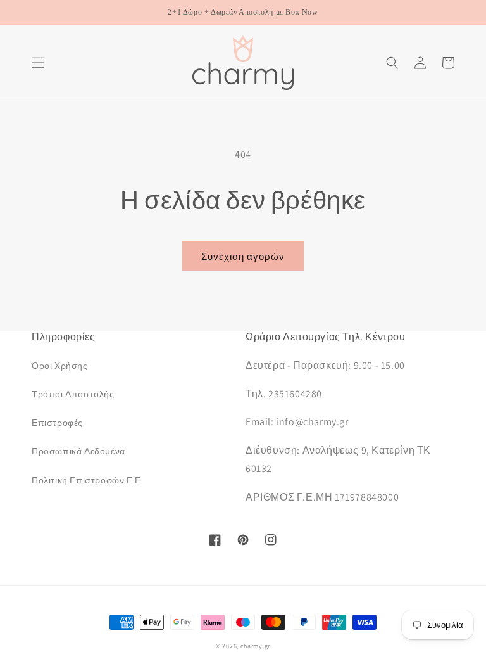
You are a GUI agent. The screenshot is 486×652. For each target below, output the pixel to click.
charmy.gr (255, 646)
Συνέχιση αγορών (243, 256)
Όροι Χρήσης (60, 365)
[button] (38, 63)
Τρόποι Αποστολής (73, 394)
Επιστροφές (57, 422)
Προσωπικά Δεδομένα (78, 451)
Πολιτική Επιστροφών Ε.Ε (86, 480)
